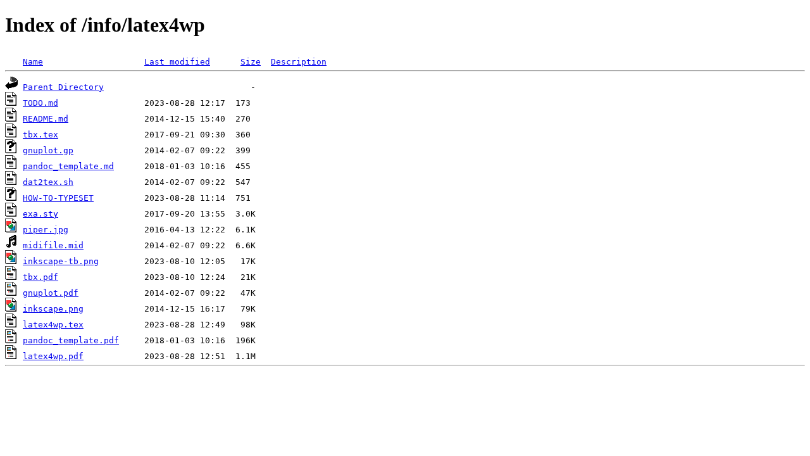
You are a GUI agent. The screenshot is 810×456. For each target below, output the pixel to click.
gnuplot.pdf (50, 293)
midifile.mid (53, 245)
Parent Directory (63, 87)
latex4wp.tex (53, 324)
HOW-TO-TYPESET (58, 198)
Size (250, 61)
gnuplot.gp (48, 150)
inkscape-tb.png (61, 261)
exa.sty (40, 213)
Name (33, 61)
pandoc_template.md (68, 166)
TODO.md (40, 103)
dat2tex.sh (48, 182)
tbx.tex (40, 134)
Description (299, 61)
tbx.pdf (40, 277)
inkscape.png (53, 309)
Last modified (177, 61)
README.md (45, 119)
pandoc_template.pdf (71, 340)
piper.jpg (45, 229)
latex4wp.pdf (53, 356)
